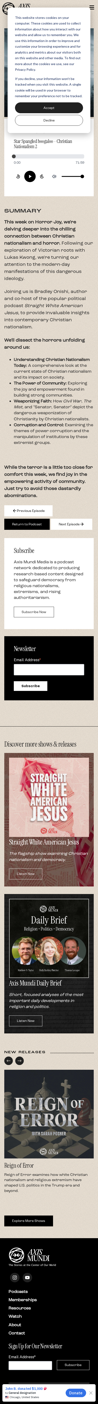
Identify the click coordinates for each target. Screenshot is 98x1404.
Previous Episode (28, 511)
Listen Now (25, 874)
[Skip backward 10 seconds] (18, 176)
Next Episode (71, 524)
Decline (49, 120)
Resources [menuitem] (20, 1308)
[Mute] (54, 176)
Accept (49, 108)
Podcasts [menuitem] (18, 1291)
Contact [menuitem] (17, 1333)
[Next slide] (19, 1061)
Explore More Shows (28, 1221)
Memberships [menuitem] (23, 1299)
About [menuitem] (15, 1324)
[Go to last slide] (8, 1061)
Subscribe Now (34, 612)
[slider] (49, 156)
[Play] (30, 176)
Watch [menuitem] (15, 1316)
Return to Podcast (27, 524)
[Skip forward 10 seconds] (42, 176)
